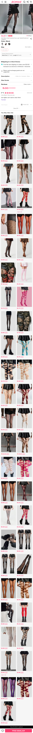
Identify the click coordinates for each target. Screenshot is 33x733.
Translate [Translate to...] (3, 99)
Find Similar (18, 731)
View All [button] (15, 108)
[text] (16, 19)
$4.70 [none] (18, 357)
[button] (2, 2)
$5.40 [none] (2, 478)
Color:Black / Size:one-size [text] (7, 95)
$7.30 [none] (2, 284)
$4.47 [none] (2, 209)
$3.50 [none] (18, 260)
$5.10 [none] (18, 624)
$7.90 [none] (18, 136)
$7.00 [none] (18, 332)
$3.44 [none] (18, 161)
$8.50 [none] (2, 185)
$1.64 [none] (4, 454)
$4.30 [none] (2, 357)
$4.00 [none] (18, 429)
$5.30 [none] (18, 284)
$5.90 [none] (2, 235)
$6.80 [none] (2, 575)
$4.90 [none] (2, 648)
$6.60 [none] (18, 551)
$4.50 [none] (18, 209)
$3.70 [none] (2, 308)
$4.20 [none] (18, 185)
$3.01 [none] (20, 454)
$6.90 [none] (18, 648)
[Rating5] (9, 92)
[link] (24, 2)
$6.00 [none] (2, 161)
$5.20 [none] (2, 599)
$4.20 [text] (3, 36)
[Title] (16, 84)
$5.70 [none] (2, 381)
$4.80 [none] (2, 136)
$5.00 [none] (18, 698)
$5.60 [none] (18, 478)
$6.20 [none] (2, 429)
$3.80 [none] (2, 332)
